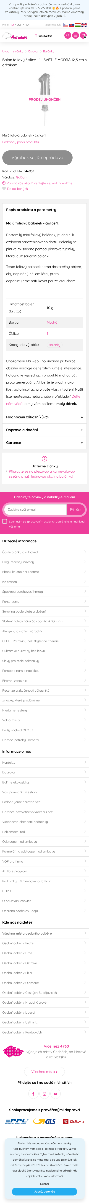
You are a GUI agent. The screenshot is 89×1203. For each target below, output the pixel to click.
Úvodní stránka (13, 51)
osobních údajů (53, 521)
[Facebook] (33, 1094)
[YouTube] (55, 1094)
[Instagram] (44, 1094)
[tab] (44, 209)
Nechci (44, 1183)
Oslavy (32, 51)
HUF (27, 24)
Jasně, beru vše (44, 1191)
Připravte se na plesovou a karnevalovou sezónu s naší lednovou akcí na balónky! (42, 474)
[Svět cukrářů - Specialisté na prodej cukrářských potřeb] (14, 35)
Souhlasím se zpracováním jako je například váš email (46, 524)
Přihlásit (75, 509)
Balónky (48, 51)
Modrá (52, 322)
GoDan (21, 177)
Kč (12, 24)
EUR (19, 24)
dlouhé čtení (25, 1170)
